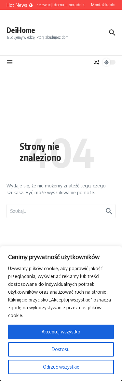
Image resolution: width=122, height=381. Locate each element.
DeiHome (21, 30)
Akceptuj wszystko (61, 331)
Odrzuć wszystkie (61, 367)
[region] (61, 313)
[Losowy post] (96, 62)
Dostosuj (61, 349)
